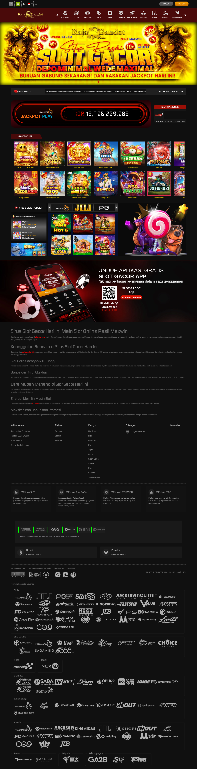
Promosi (58, 431)
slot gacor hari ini (28, 352)
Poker (154, 17)
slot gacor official (138, 431)
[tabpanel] (98, 53)
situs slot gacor (40, 337)
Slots (76, 17)
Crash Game (132, 17)
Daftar (182, 4)
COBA (63, 220)
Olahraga (121, 17)
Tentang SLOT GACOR (20, 436)
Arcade (143, 17)
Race (99, 17)
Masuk (166, 4)
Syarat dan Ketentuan (20, 445)
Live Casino (87, 17)
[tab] (61, 207)
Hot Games (65, 17)
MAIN (27, 153)
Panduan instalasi (131, 297)
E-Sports (165, 17)
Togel (109, 17)
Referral (58, 440)
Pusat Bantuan (17, 440)
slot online (35, 403)
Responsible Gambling (20, 431)
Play (47, 116)
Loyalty (58, 436)
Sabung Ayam (176, 17)
